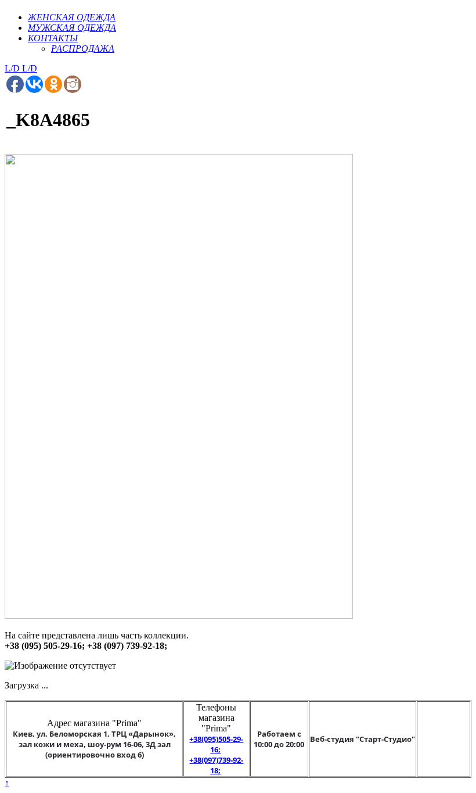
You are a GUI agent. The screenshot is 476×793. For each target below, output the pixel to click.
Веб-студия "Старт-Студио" (362, 739)
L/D (13, 68)
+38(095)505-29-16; (216, 744)
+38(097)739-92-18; (216, 765)
